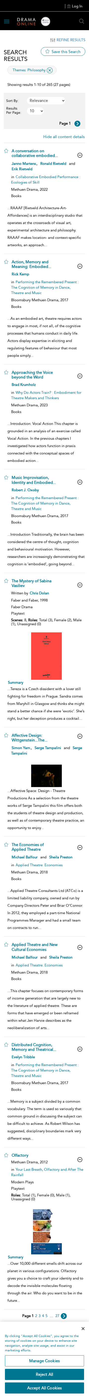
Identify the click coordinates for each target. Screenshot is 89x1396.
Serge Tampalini (48, 748)
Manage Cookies (44, 1360)
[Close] (83, 1328)
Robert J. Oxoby (25, 490)
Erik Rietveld (22, 169)
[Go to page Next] (64, 1316)
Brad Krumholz (24, 384)
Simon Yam (21, 748)
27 (57, 1316)
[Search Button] (81, 21)
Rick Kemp (20, 274)
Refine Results (71, 40)
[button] (6, 150)
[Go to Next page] (77, 124)
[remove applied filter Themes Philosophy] (50, 70)
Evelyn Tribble (23, 1057)
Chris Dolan (39, 593)
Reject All (44, 1374)
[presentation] (46, 656)
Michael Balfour (25, 857)
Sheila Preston (60, 857)
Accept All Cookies (44, 1388)
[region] (44, 1359)
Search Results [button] (15, 55)
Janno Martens (24, 163)
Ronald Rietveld (53, 163)
